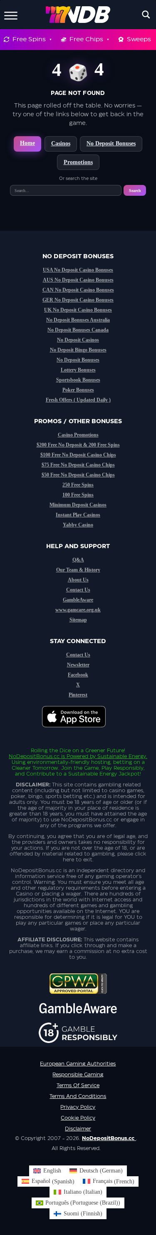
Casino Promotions (78, 435)
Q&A (78, 560)
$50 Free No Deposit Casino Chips (78, 475)
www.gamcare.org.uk (78, 610)
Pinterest (78, 695)
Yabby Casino (78, 525)
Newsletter (78, 665)
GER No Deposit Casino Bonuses (78, 300)
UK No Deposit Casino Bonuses (78, 310)
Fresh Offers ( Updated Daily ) (78, 400)
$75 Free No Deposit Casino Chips (78, 465)
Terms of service (78, 1085)
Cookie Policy (78, 1117)
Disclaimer (78, 1128)
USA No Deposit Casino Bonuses (78, 270)
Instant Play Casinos (78, 515)
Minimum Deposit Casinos (78, 505)
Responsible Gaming (77, 1074)
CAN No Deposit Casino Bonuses (78, 290)
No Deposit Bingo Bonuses (78, 350)
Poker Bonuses (78, 390)
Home (27, 143)
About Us (78, 580)
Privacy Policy (77, 1107)
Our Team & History (78, 570)
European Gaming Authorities (78, 1063)
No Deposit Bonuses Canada (78, 330)
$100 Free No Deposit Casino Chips (78, 455)
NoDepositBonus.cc (34, 756)
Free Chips (86, 39)
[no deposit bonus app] (78, 731)
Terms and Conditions (78, 1096)
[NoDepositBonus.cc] (78, 14)
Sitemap (78, 620)
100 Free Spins (78, 495)
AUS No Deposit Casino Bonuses (78, 280)
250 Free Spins (78, 485)
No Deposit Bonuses (111, 143)
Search (135, 190)
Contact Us (78, 590)
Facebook (78, 675)
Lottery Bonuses (78, 370)
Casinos (60, 143)
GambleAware (78, 600)
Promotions (78, 162)
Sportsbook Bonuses (78, 380)
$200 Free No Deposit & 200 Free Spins (78, 445)
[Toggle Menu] (10, 14)
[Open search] (146, 14)
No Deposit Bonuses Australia (78, 320)
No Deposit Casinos (78, 340)
